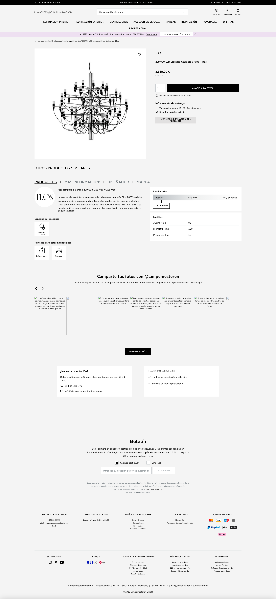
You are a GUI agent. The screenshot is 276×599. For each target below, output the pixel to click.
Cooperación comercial (180, 571)
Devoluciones (138, 523)
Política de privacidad (154, 489)
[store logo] (53, 12)
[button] (139, 55)
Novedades (210, 21)
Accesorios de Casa (222, 571)
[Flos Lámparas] (170, 53)
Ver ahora (151, 34)
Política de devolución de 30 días (180, 523)
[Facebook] (45, 562)
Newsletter (180, 520)
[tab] (47, 182)
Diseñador (118, 181)
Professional (138, 28)
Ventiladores (119, 21)
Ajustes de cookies (180, 565)
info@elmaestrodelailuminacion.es (83, 391)
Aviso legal (138, 571)
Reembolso (138, 526)
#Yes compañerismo (180, 562)
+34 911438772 (74, 385)
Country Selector (138, 574)
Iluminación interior (63, 41)
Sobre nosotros (138, 562)
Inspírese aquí (136, 351)
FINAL (176, 34)
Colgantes (76, 41)
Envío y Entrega (138, 520)
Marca (143, 181)
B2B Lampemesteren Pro (180, 568)
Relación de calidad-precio (222, 568)
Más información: (82, 181)
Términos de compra (138, 565)
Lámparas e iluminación (44, 41)
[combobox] (142, 11)
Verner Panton (222, 565)
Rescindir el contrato (138, 528)
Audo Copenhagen (221, 562)
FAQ (54, 526)
